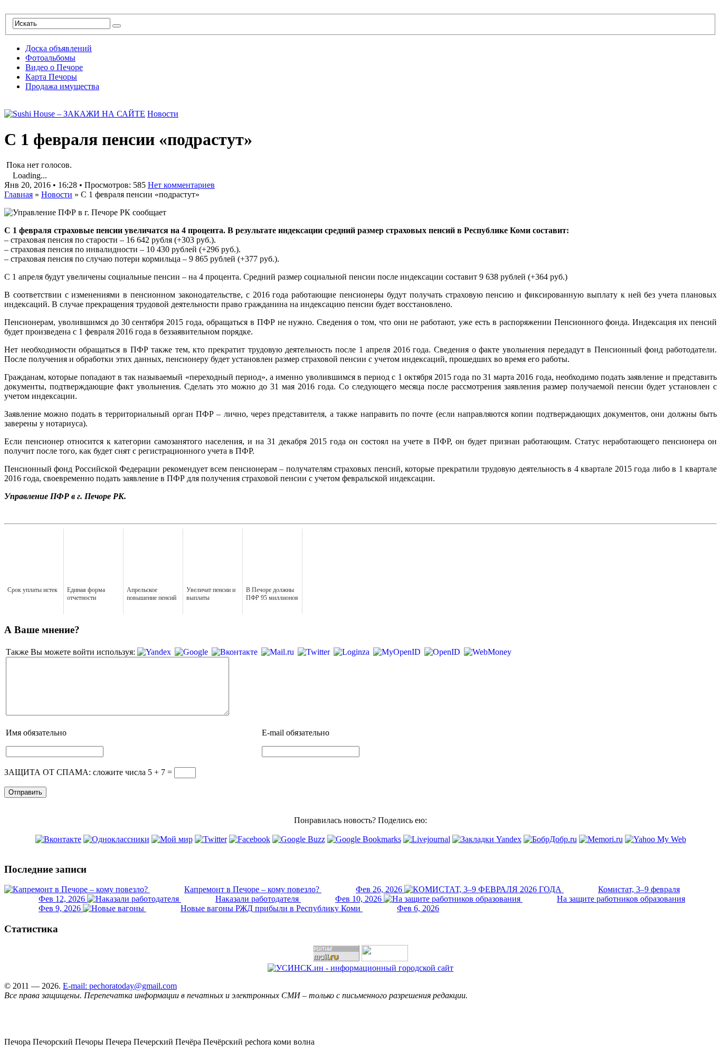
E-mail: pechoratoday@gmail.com (120, 985)
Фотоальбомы (50, 57)
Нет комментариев (181, 184)
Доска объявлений (58, 48)
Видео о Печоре (54, 67)
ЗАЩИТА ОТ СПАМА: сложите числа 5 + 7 (84, 772)
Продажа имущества (62, 86)
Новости (162, 113)
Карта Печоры (51, 76)
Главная (18, 194)
